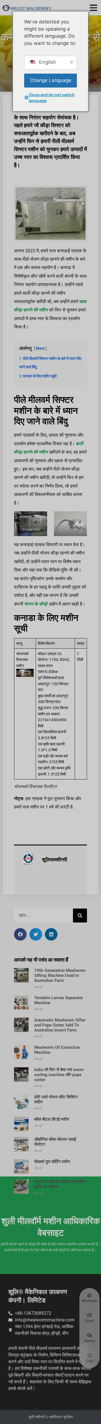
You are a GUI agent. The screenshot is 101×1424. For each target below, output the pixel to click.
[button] (93, 7)
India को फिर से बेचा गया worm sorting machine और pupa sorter (59, 1074)
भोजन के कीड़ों (36, 604)
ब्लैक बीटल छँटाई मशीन (51, 1119)
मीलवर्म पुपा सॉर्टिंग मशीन (52, 1161)
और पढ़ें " (38, 987)
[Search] (80, 915)
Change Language (50, 80)
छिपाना (40, 349)
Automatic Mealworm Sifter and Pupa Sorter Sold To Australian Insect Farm (60, 1025)
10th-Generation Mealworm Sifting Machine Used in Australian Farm (60, 975)
